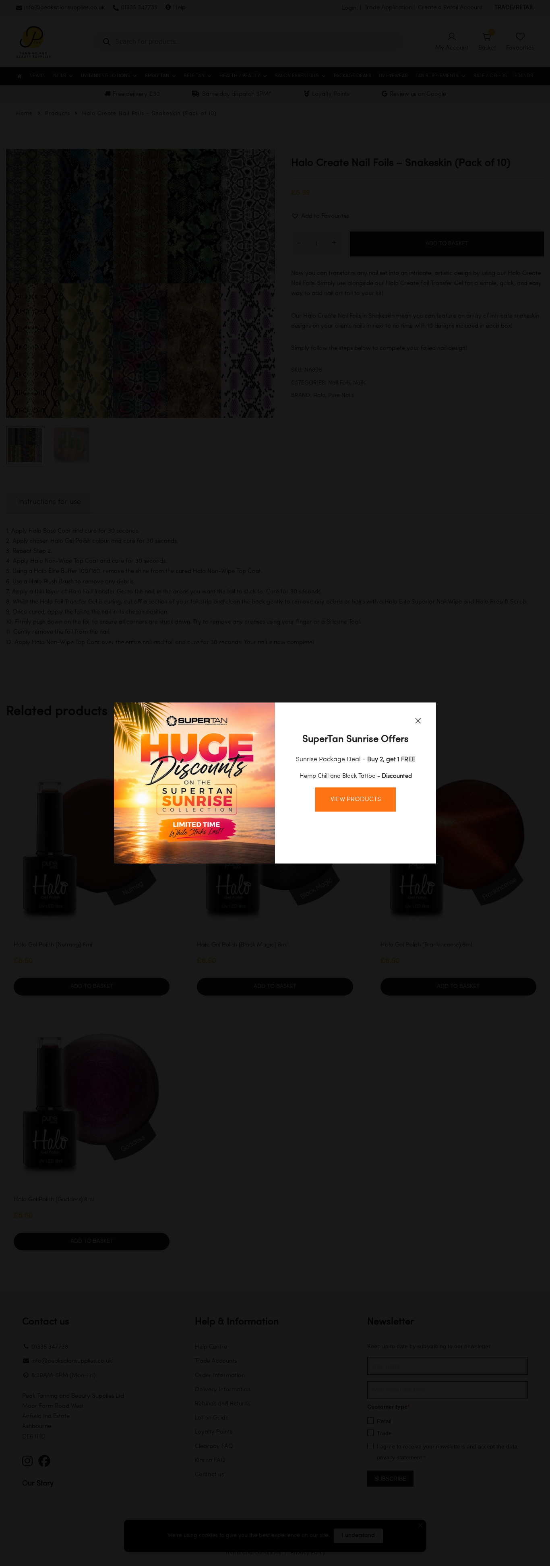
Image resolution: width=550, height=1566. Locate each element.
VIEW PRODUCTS (356, 799)
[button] (418, 721)
